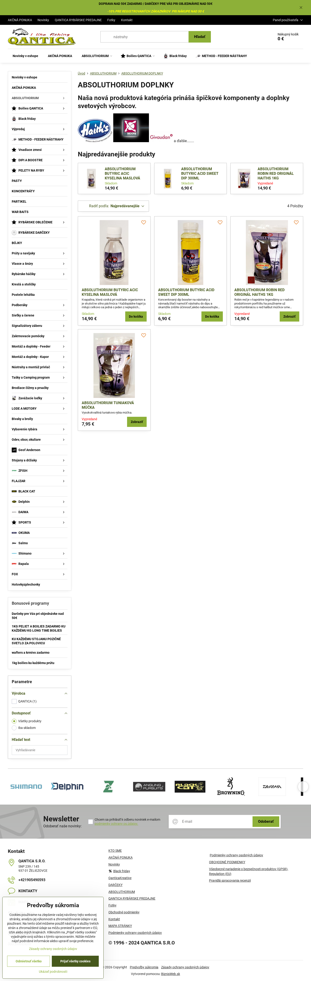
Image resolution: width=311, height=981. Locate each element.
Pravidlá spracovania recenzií (230, 880)
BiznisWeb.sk (170, 974)
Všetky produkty (29, 721)
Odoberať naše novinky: (62, 826)
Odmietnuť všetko (29, 961)
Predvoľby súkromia (144, 967)
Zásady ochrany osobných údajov (185, 967)
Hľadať (199, 37)
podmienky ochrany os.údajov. (116, 824)
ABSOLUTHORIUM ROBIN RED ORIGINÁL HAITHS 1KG (276, 173)
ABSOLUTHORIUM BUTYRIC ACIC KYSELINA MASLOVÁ (122, 173)
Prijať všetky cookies (75, 961)
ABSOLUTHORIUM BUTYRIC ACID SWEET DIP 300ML (199, 173)
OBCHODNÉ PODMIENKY (227, 862)
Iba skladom (27, 728)
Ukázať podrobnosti (53, 971)
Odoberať (266, 821)
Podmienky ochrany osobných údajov (236, 855)
